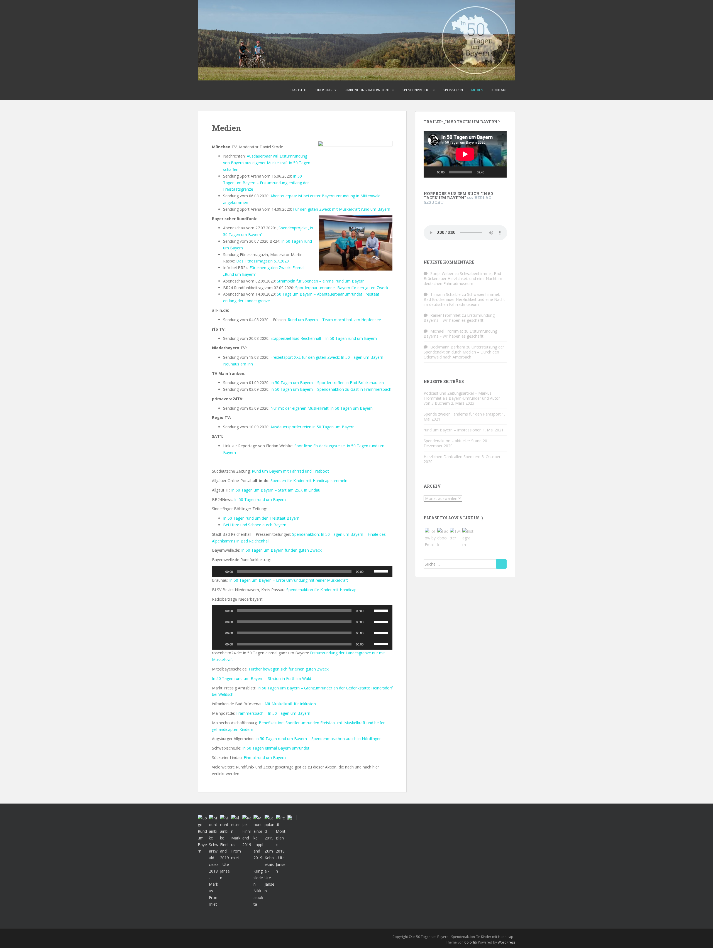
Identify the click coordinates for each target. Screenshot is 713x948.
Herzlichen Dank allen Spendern (452, 456)
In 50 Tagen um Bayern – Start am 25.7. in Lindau (275, 490)
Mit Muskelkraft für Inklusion (290, 703)
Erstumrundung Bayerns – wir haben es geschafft (459, 318)
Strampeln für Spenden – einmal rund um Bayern (321, 281)
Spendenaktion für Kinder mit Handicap (321, 589)
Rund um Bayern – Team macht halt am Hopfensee (334, 319)
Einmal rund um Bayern (265, 757)
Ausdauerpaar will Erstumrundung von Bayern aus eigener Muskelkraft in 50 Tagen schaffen (266, 162)
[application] (302, 571)
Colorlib (470, 942)
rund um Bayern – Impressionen (453, 430)
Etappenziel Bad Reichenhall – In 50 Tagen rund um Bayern (323, 338)
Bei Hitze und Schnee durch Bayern (254, 524)
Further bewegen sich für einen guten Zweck (289, 669)
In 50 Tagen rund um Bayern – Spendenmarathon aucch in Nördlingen (318, 738)
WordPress (506, 942)
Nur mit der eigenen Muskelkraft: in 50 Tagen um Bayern (321, 408)
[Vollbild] (499, 172)
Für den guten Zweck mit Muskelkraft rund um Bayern (341, 209)
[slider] (382, 571)
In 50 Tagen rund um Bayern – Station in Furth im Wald (261, 678)
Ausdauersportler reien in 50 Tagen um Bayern (312, 426)
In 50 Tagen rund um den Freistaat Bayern (261, 518)
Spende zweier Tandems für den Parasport (462, 414)
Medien (477, 90)
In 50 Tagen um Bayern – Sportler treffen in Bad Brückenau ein (327, 382)
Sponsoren (453, 90)
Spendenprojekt (416, 90)
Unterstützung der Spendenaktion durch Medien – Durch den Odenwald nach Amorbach (464, 352)
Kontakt (499, 90)
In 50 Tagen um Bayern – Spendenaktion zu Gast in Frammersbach (330, 389)
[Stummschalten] (369, 571)
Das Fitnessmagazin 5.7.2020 (262, 261)
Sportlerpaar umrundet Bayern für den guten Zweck (341, 287)
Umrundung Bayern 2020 (367, 90)
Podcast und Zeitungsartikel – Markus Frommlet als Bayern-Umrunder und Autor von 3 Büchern (462, 398)
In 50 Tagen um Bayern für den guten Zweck (281, 550)
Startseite (298, 90)
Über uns (323, 90)
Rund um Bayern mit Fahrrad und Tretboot (290, 471)
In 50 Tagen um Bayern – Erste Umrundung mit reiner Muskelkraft (288, 580)
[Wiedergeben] (219, 571)
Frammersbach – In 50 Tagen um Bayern (273, 713)
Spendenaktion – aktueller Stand (453, 440)
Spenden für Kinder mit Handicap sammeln (308, 480)
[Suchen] (501, 564)
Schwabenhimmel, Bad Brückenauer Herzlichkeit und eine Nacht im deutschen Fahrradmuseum (463, 278)
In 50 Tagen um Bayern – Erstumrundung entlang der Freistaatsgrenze (266, 182)
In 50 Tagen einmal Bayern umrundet (275, 748)
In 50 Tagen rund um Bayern (260, 499)
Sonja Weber (441, 273)
